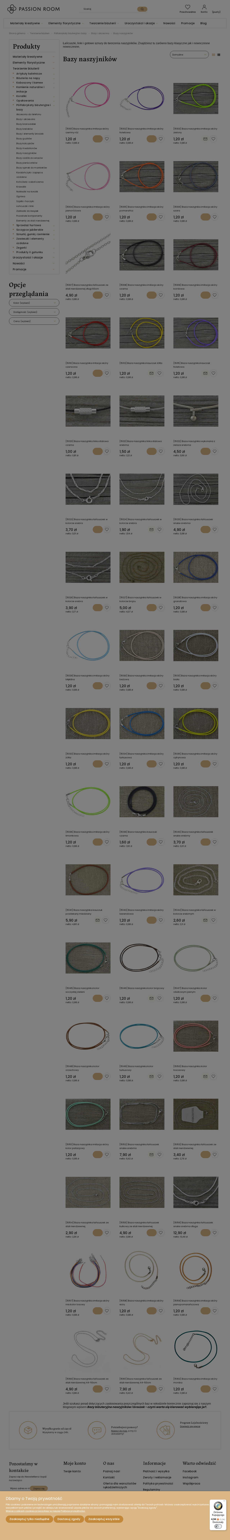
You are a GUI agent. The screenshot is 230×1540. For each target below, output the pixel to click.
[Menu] (224, 1502)
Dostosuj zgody (69, 1519)
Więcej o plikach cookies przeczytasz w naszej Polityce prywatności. (45, 1511)
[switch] (218, 1526)
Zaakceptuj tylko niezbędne (29, 1519)
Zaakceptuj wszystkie (103, 1519)
